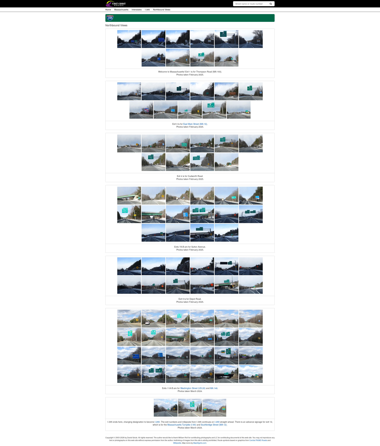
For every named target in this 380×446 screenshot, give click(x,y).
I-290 (157, 421)
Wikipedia (177, 443)
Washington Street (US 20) (192, 388)
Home (108, 9)
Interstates (137, 9)
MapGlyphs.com (199, 443)
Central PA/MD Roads (258, 440)
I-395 (147, 9)
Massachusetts (121, 9)
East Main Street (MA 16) (195, 123)
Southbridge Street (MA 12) (214, 424)
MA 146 (213, 388)
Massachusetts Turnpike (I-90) (181, 424)
